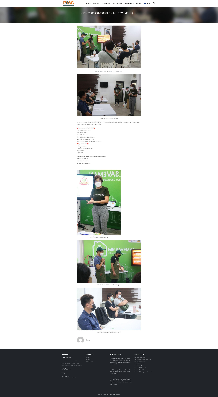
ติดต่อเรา (138, 3)
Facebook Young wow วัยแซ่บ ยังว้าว (144, 372)
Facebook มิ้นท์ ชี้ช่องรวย (141, 370)
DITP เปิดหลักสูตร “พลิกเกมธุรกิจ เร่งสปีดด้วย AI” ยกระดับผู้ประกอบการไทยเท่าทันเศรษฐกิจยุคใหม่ (120, 371)
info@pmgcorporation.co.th (69, 374)
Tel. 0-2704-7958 (66, 370)
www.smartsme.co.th (140, 357)
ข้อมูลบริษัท (96, 3)
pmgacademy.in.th (139, 364)
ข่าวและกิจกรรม (106, 3)
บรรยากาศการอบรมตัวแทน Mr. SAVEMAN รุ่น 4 (109, 13)
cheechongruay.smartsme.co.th (143, 359)
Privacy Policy (89, 362)
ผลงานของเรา (128, 3)
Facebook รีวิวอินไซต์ (140, 368)
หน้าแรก (88, 3)
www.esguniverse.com (141, 362)
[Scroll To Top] (215, 395)
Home (92, 16)
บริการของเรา (117, 3)
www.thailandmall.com (140, 366)
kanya (110, 71)
